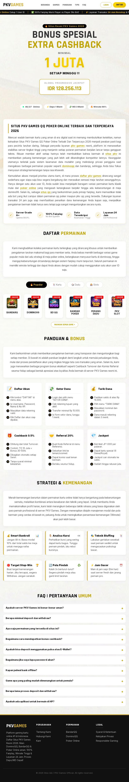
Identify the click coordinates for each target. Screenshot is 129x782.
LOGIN (106, 5)
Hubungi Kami (43, 736)
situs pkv (111, 153)
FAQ (84, 4)
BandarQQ (71, 732)
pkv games (78, 145)
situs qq (45, 192)
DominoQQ (72, 736)
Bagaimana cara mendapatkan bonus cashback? (34, 639)
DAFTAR (119, 4)
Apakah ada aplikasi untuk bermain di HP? (30, 701)
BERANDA (45, 4)
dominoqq (68, 166)
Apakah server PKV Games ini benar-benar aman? (35, 607)
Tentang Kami (43, 732)
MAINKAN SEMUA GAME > (64, 324)
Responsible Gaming (107, 740)
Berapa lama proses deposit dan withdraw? (31, 691)
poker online (28, 188)
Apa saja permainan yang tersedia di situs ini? (32, 628)
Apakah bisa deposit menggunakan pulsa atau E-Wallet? (39, 649)
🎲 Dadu (75, 284)
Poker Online (73, 740)
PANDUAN (67, 4)
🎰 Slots (94, 284)
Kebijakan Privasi (105, 736)
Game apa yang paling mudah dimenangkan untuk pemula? (39, 680)
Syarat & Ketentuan (106, 732)
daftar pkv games (90, 175)
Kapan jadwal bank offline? (21, 670)
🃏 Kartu (57, 284)
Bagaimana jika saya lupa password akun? (30, 659)
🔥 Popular (36, 284)
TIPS (77, 4)
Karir (38, 740)
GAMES (56, 4)
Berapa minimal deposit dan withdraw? (28, 618)
